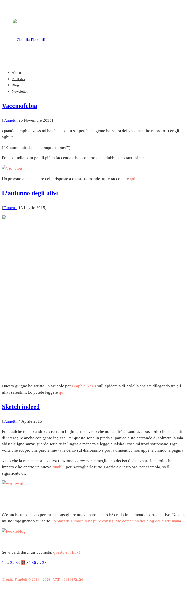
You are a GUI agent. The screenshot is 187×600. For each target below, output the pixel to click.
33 (18, 562)
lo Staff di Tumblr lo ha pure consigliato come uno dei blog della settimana (116, 521)
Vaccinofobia (19, 105)
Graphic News (84, 386)
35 (28, 562)
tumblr (58, 467)
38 (44, 562)
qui (132, 178)
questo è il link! (66, 552)
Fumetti (10, 120)
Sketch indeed (21, 406)
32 (12, 562)
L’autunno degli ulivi (30, 193)
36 (34, 562)
